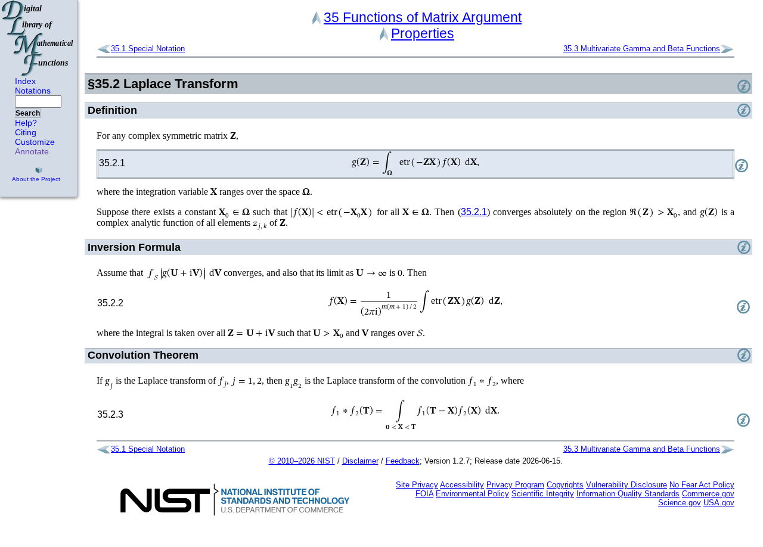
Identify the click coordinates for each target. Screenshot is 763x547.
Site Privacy (417, 484)
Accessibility (462, 484)
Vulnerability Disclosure (626, 484)
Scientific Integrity (542, 493)
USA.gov (718, 502)
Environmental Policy (472, 493)
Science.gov (679, 502)
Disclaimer (360, 460)
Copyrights (565, 484)
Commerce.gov (708, 493)
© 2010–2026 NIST (302, 460)
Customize (35, 142)
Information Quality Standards (628, 493)
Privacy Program (515, 484)
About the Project (36, 179)
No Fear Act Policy (701, 484)
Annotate (32, 151)
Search (27, 113)
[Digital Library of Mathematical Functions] (38, 38)
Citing (25, 132)
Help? (26, 123)
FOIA (424, 493)
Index (25, 81)
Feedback (403, 460)
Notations (33, 90)
